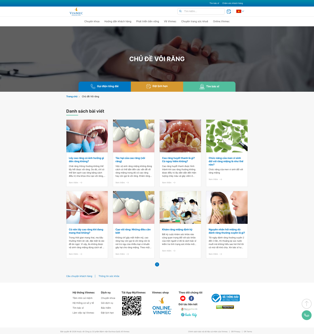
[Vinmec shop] (162, 306)
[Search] (180, 11)
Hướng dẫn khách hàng (118, 21)
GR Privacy (235, 332)
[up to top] (307, 304)
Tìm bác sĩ (214, 3)
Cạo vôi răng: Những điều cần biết (133, 231)
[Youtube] (182, 298)
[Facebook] (191, 298)
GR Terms (248, 332)
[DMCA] (225, 307)
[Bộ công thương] (225, 298)
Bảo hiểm (106, 308)
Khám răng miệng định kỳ (177, 229)
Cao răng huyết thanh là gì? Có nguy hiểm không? (178, 159)
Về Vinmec (170, 21)
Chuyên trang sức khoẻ (194, 21)
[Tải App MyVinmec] (132, 306)
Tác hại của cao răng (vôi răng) (130, 159)
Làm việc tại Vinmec (83, 312)
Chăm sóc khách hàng (232, 3)
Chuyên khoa (92, 21)
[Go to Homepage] (76, 11)
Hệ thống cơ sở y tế (83, 303)
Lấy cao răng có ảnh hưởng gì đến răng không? (86, 159)
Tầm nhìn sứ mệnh (83, 298)
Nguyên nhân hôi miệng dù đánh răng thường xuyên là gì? (227, 231)
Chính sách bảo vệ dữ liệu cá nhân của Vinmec (208, 332)
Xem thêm (73, 182)
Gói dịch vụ (107, 303)
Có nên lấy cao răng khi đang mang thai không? (86, 231)
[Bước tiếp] (189, 315)
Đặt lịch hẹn (107, 312)
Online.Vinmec (221, 21)
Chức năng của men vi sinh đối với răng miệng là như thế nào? (226, 161)
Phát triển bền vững (147, 21)
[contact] (307, 315)
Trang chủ (72, 96)
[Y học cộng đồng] (189, 309)
